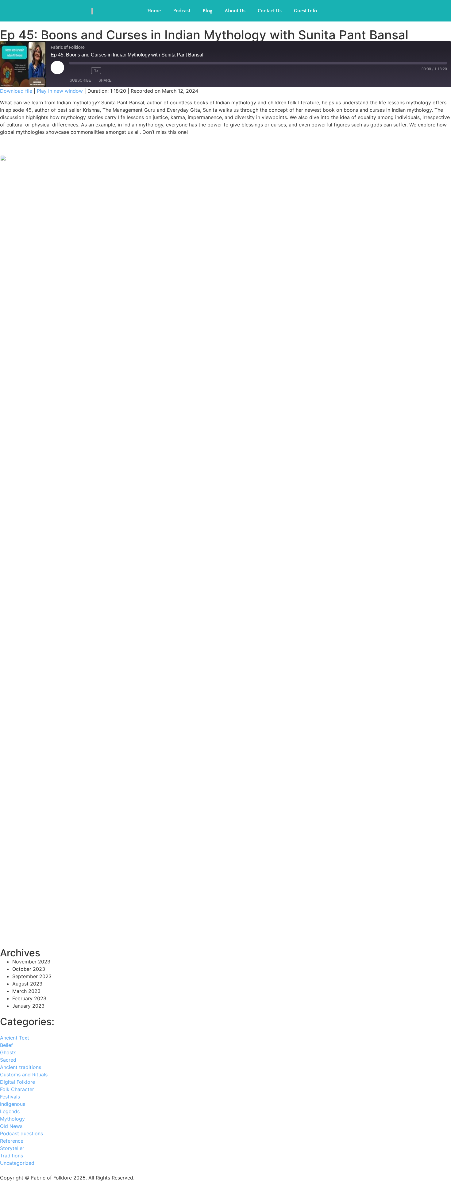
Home (154, 11)
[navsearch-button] (337, 11)
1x (96, 70)
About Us (235, 11)
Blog (207, 11)
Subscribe (80, 80)
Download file (16, 91)
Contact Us (270, 11)
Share (104, 80)
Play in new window (60, 91)
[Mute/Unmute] (74, 70)
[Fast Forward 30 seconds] (109, 71)
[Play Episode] (57, 67)
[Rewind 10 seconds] (85, 71)
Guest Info (305, 11)
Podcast (181, 11)
